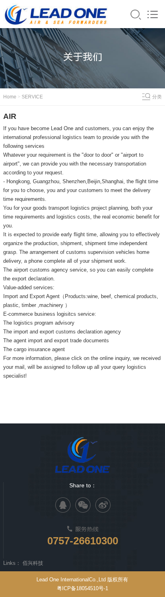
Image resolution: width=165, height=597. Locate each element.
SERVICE (31, 97)
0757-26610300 (82, 541)
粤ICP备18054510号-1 (82, 588)
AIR (9, 116)
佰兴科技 (32, 563)
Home (10, 97)
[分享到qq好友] (62, 505)
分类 (157, 97)
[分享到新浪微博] (103, 505)
